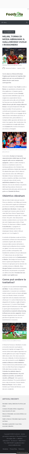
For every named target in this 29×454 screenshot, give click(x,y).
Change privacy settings (22, 452)
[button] (27, 22)
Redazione (21, 449)
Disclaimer (5, 449)
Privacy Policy (13, 449)
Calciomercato (8, 32)
